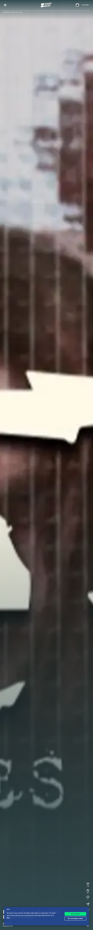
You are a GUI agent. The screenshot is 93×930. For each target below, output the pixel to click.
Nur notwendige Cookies (75, 918)
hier (8, 918)
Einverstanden (75, 914)
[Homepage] (46, 5)
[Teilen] (88, 904)
